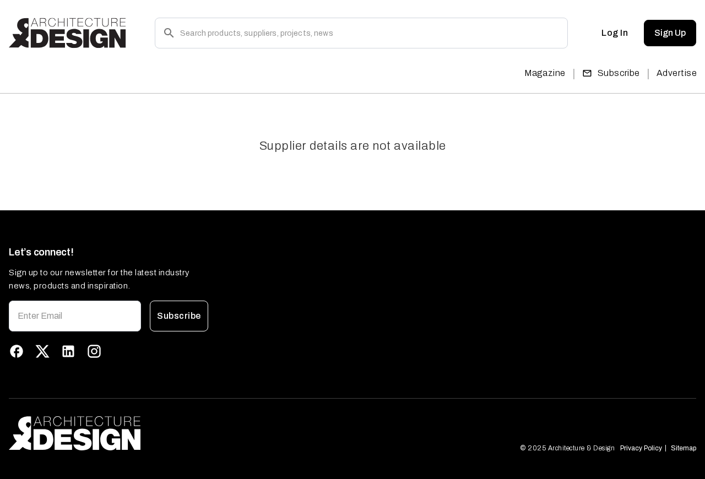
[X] (42, 351)
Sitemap (683, 448)
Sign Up (670, 32)
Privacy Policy (641, 448)
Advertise (677, 73)
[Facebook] (16, 351)
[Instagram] (94, 351)
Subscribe (619, 73)
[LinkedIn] (68, 351)
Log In (614, 32)
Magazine (545, 73)
